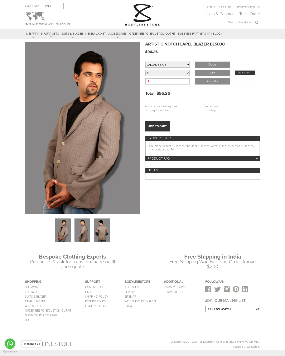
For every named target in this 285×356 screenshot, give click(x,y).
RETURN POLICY (96, 301)
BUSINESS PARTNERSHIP (41, 315)
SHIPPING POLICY (96, 296)
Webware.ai (253, 346)
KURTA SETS (33, 292)
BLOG (29, 320)
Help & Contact (219, 13)
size (212, 73)
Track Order (249, 13)
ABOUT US (132, 287)
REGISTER (225, 6)
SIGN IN (211, 6)
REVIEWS (130, 292)
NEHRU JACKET (35, 301)
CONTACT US (94, 287)
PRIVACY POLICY (175, 287)
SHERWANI (32, 287)
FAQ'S (89, 292)
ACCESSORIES (34, 306)
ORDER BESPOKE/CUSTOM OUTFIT (48, 310)
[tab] (202, 138)
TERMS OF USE (174, 292)
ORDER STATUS (95, 306)
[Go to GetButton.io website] (10, 351)
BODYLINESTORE (49, 344)
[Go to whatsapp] (10, 343)
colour (212, 64)
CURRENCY (32, 6)
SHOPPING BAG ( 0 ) (248, 6)
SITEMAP (130, 296)
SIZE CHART (245, 72)
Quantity (212, 81)
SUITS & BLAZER (36, 296)
